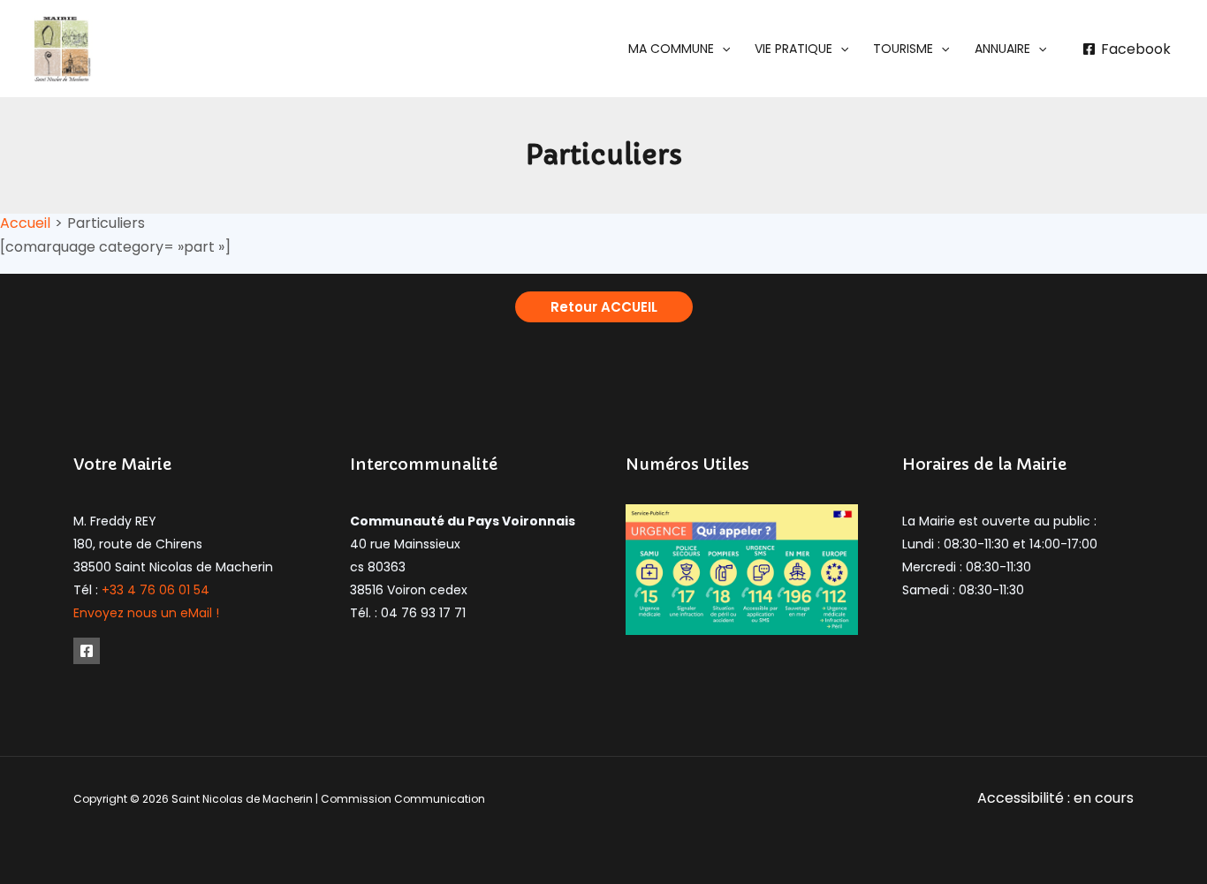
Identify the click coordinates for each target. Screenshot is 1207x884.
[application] (722, 48)
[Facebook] (86, 651)
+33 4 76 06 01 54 (155, 590)
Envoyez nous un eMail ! (146, 613)
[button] (679, 48)
